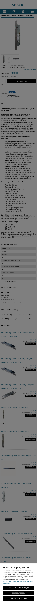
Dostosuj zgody (18, 593)
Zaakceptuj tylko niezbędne (18, 587)
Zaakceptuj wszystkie (18, 598)
